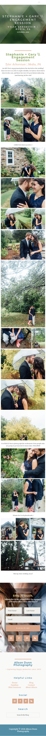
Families (14, 685)
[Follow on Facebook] (19, 638)
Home (14, 683)
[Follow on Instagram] (11, 638)
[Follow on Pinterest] (27, 638)
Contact (31, 685)
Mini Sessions (14, 687)
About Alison (31, 687)
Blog (31, 683)
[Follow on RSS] (35, 638)
